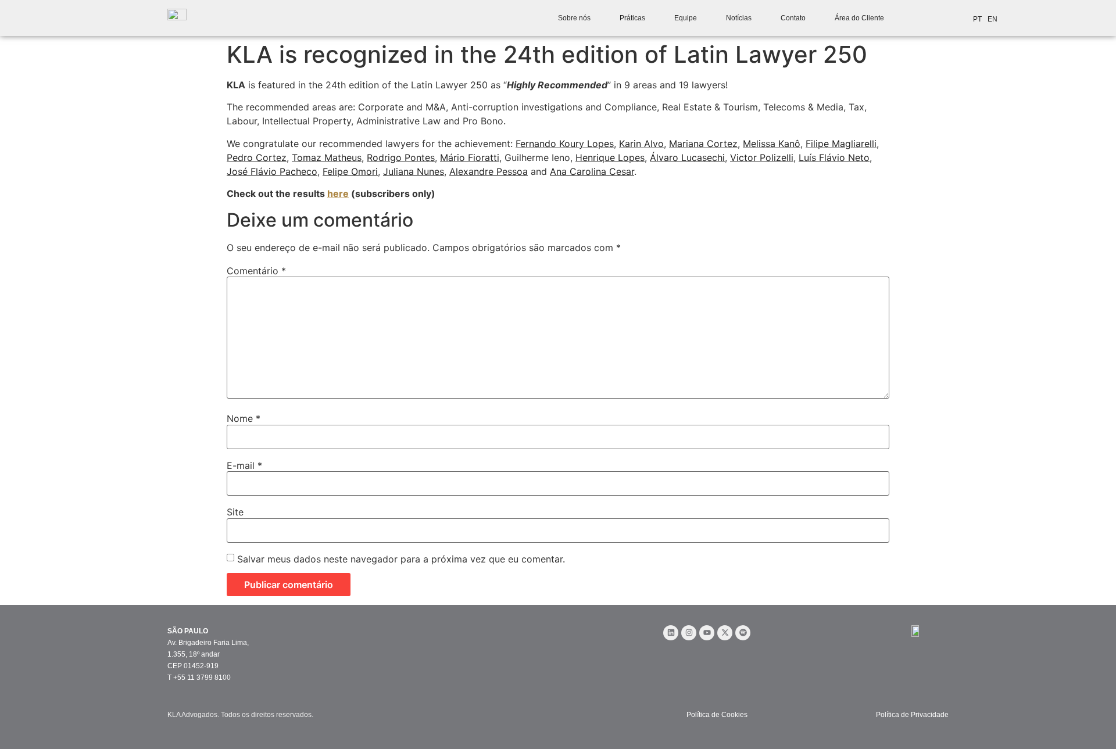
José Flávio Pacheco (272, 171)
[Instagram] (688, 632)
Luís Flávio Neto (834, 157)
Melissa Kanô (771, 143)
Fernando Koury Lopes (565, 143)
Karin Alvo (641, 143)
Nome (243, 418)
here (338, 193)
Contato (793, 18)
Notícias (739, 18)
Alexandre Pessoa (488, 171)
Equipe (685, 18)
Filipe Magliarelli (841, 143)
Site (235, 512)
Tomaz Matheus (327, 157)
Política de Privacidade (912, 715)
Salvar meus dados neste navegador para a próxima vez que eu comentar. (401, 559)
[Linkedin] (670, 632)
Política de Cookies (716, 715)
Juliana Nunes (413, 171)
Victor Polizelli (761, 157)
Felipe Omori (350, 171)
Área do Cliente (859, 18)
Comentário (256, 270)
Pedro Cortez (257, 157)
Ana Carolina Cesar (592, 171)
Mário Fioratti (469, 157)
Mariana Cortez (703, 143)
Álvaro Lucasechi (687, 157)
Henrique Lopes (610, 157)
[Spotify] (742, 632)
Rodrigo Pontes (401, 157)
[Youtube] (706, 632)
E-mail (244, 465)
